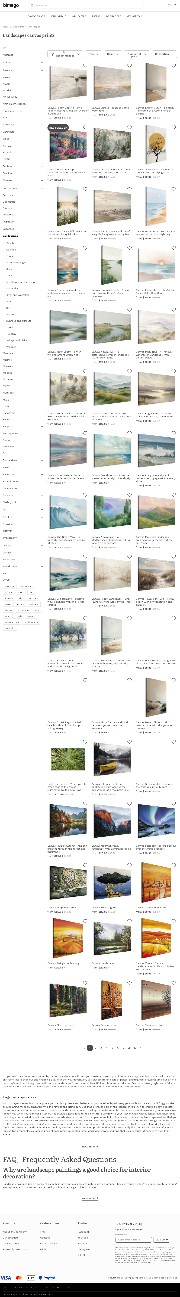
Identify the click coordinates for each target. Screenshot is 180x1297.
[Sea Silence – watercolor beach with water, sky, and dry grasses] (129, 619)
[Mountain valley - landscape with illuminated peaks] (129, 804)
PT (41, 1287)
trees (21, 592)
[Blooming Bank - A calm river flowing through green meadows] (129, 248)
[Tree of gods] (129, 866)
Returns (143, 1278)
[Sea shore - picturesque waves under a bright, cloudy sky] (129, 434)
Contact (45, 1237)
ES (47, 1287)
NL (36, 1287)
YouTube (83, 1237)
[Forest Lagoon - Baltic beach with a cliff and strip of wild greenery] (85, 681)
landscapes (26, 586)
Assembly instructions (16, 1249)
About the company (15, 1231)
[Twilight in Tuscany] (85, 922)
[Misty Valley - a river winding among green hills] (85, 310)
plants (20, 604)
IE (68, 1287)
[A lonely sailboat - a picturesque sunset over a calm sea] (85, 248)
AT (58, 1287)
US (4, 1287)
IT (31, 1287)
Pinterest (83, 1243)
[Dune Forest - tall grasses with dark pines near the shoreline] (173, 619)
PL (9, 1287)
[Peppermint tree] (85, 866)
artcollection (12, 622)
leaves (8, 610)
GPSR (43, 1249)
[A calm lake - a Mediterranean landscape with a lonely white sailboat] (129, 495)
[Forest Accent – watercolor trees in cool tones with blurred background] (85, 619)
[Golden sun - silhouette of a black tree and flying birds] (173, 128)
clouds (18, 616)
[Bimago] (12, 5)
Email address (121, 1235)
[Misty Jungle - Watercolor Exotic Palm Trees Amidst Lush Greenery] (85, 372)
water (8, 604)
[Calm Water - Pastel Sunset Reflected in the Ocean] (85, 434)
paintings (9, 586)
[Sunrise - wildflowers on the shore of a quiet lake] (85, 189)
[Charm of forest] (85, 983)
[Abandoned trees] (173, 983)
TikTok (81, 1254)
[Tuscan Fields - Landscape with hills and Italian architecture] (173, 922)
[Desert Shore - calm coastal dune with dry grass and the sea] (173, 681)
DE (26, 1287)
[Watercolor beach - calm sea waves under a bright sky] (173, 189)
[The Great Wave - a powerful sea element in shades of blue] (85, 495)
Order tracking (48, 1243)
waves (31, 616)
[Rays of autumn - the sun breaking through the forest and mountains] (85, 804)
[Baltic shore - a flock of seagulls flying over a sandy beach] (129, 189)
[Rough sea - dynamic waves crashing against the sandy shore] (173, 434)
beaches (33, 598)
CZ (63, 1287)
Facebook (83, 1231)
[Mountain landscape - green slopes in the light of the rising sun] (173, 495)
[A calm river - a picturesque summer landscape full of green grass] (129, 310)
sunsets (34, 604)
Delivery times (11, 1243)
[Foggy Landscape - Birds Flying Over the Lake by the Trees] (129, 557)
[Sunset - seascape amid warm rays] (129, 66)
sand (37, 610)
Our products (10, 1237)
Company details (157, 1278)
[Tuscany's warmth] (173, 866)
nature (8, 592)
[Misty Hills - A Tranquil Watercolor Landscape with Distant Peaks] (173, 310)
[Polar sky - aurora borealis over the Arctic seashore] (173, 804)
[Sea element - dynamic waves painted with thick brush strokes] (85, 557)
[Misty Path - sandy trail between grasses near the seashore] (129, 681)
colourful (10, 628)
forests (9, 598)
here (149, 1262)
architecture (31, 622)
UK (15, 1287)
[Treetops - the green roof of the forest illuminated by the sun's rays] (85, 742)
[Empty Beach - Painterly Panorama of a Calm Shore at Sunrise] (173, 66)
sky (20, 598)
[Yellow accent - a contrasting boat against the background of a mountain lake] (129, 742)
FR (20, 1287)
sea (32, 592)
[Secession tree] (129, 983)
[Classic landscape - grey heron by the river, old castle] (129, 128)
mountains (23, 610)
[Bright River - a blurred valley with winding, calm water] (173, 372)
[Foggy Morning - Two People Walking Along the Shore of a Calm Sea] (85, 66)
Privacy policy (129, 1278)
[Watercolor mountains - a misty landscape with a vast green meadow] (129, 372)
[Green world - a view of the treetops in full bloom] (173, 742)
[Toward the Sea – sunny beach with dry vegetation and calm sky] (173, 557)
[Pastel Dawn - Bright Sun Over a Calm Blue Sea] (173, 248)
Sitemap (172, 1278)
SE (52, 1287)
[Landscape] (129, 922)
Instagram (84, 1249)
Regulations (114, 1278)
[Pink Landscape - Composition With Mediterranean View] (85, 128)
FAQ (42, 1231)
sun (7, 616)
